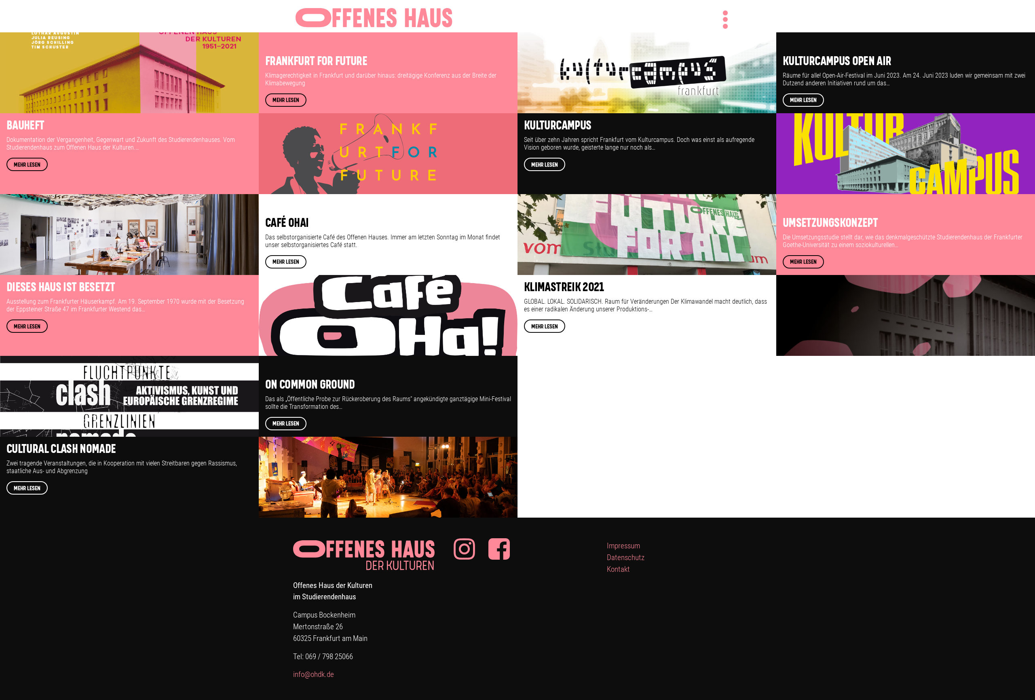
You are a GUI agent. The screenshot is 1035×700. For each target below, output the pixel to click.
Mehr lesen (27, 165)
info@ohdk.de (313, 674)
